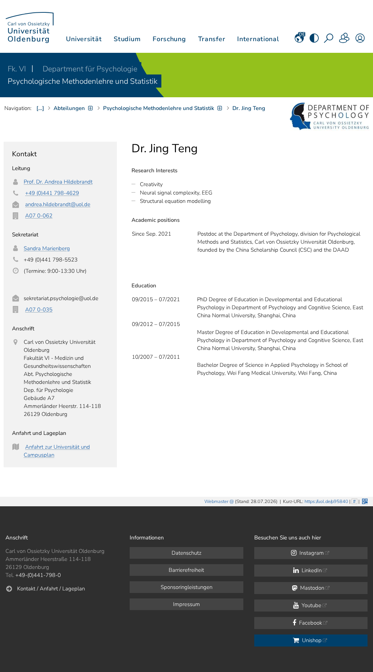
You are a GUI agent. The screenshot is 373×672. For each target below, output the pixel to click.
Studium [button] (127, 39)
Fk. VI (18, 69)
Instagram (311, 553)
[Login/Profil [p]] (360, 40)
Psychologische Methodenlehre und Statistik (82, 81)
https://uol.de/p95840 (326, 501)
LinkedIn (311, 570)
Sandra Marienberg (47, 248)
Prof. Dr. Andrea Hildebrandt (58, 181)
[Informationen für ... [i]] (345, 40)
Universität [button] (84, 39)
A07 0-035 (38, 309)
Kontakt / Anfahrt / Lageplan (51, 588)
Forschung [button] (169, 39)
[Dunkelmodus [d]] (314, 40)
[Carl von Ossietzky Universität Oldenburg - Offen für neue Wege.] (29, 26)
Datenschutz (186, 553)
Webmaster (216, 501)
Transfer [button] (211, 39)
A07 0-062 (38, 215)
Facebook (310, 622)
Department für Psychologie (90, 69)
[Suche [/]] (329, 40)
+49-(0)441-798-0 (38, 575)
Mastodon (311, 588)
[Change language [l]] (299, 40)
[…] (40, 108)
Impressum (186, 604)
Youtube (310, 605)
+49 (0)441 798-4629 (52, 193)
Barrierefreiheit (186, 570)
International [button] (258, 39)
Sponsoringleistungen (186, 587)
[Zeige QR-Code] (364, 500)
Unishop (311, 640)
